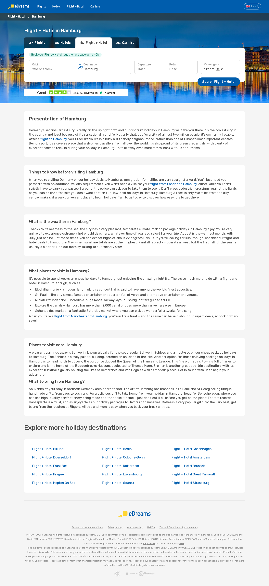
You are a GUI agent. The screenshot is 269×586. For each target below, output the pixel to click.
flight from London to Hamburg (173, 184)
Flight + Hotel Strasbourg (190, 483)
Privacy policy (115, 527)
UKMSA (151, 527)
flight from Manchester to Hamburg (80, 316)
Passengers (211, 64)
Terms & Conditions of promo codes (179, 527)
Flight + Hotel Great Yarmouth (194, 474)
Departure (144, 64)
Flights (41, 6)
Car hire (95, 6)
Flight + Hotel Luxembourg (122, 474)
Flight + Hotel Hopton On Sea (53, 483)
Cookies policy (135, 527)
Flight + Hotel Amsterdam (191, 457)
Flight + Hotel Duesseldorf (51, 457)
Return (173, 64)
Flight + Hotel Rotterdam (120, 466)
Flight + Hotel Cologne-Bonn (123, 457)
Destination (90, 64)
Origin (35, 64)
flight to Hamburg (53, 139)
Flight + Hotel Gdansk (118, 483)
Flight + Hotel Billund (48, 449)
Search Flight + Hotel (218, 82)
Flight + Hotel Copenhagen (192, 449)
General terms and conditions (87, 527)
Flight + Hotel (75, 6)
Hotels (56, 6)
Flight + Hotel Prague (48, 474)
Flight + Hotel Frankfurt (50, 466)
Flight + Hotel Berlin (117, 449)
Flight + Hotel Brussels (188, 466)
